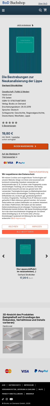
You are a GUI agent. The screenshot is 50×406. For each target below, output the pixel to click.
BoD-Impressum (18, 218)
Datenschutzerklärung (38, 172)
